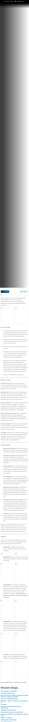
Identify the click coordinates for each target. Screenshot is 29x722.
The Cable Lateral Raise (7, 693)
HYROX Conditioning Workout (9, 698)
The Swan (3, 704)
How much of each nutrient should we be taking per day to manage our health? (14, 696)
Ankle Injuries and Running (8, 719)
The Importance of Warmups (9, 691)
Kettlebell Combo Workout (8, 710)
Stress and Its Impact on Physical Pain (12, 712)
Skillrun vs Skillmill (6, 717)
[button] (5, 291)
